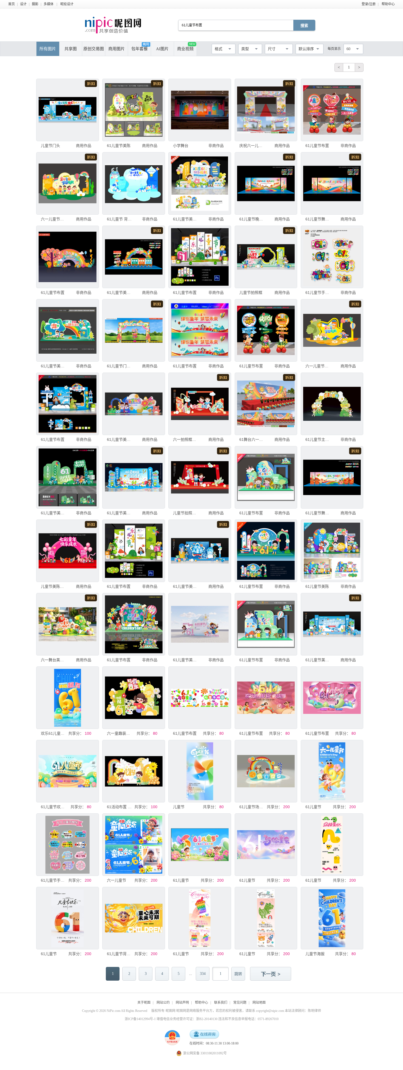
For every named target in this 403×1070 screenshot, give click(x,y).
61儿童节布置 (317, 145)
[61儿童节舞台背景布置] (332, 183)
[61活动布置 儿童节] (133, 771)
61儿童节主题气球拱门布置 (317, 439)
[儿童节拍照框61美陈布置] (199, 477)
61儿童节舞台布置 (317, 513)
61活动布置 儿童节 (119, 807)
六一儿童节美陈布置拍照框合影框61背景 (317, 366)
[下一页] (271, 974)
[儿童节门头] (67, 110)
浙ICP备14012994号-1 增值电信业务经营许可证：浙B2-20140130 (171, 1019)
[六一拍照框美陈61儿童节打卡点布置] (199, 404)
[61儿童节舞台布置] (332, 477)
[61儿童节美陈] (133, 110)
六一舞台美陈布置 (53, 660)
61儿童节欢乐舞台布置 (53, 807)
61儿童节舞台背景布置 (317, 219)
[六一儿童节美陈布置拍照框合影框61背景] (332, 330)
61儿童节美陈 (118, 145)
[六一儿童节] (133, 844)
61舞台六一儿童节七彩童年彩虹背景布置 (251, 439)
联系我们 (220, 1002)
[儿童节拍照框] (266, 257)
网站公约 (163, 1002)
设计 (23, 4)
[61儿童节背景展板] (133, 918)
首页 (11, 4)
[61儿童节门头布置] (133, 330)
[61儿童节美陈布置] (199, 183)
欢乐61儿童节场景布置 (53, 733)
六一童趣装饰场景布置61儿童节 (119, 733)
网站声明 (182, 1002)
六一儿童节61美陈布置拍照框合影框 (53, 219)
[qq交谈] (204, 1034)
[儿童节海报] (332, 918)
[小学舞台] (199, 110)
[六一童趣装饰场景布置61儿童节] (133, 697)
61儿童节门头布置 (119, 366)
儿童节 (179, 807)
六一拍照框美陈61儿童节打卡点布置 (185, 439)
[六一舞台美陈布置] (67, 624)
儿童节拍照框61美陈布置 (185, 513)
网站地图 (259, 1002)
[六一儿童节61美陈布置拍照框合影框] (67, 183)
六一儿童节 (116, 880)
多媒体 (48, 4)
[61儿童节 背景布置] (133, 183)
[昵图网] (113, 25)
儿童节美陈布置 (53, 586)
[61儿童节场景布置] (266, 771)
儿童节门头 (50, 145)
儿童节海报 (315, 954)
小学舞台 (180, 145)
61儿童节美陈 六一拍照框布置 (53, 366)
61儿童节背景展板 (119, 954)
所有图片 (47, 49)
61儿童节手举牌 (53, 880)
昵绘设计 (66, 4)
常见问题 (239, 1002)
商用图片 (116, 49)
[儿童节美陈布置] (67, 551)
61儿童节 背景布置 (119, 219)
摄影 (35, 4)
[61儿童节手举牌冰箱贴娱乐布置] (332, 257)
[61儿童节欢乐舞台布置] (67, 771)
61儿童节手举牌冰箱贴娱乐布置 (317, 292)
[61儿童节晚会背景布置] (266, 183)
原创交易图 (93, 49)
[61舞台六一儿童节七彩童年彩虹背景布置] (266, 404)
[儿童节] (199, 771)
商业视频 (186, 46)
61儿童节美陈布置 (185, 219)
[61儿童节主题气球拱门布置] (332, 404)
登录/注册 (369, 4)
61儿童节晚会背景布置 (251, 219)
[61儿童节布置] (332, 110)
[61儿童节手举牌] (67, 844)
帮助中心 (388, 4)
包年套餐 (139, 49)
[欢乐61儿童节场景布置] (67, 697)
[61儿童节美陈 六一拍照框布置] (67, 330)
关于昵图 (144, 1002)
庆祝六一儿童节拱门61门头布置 (251, 145)
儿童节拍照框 (250, 292)
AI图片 (162, 49)
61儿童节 (313, 807)
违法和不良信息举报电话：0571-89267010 (248, 1019)
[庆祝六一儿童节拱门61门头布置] (266, 110)
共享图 (70, 49)
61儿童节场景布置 (251, 807)
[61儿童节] (332, 771)
